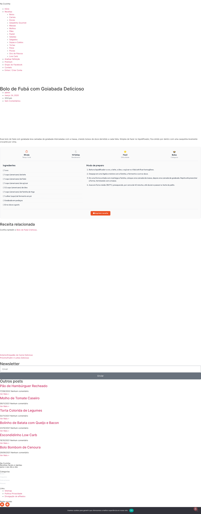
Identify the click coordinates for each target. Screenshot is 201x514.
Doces (12, 20)
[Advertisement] (100, 121)
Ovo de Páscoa (16, 53)
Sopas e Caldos (16, 42)
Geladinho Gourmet (17, 23)
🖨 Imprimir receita (100, 213)
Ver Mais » (4, 394)
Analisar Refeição (12, 59)
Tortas (12, 45)
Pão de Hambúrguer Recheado (23, 386)
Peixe (11, 48)
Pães (11, 31)
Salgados (13, 39)
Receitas (8, 11)
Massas (12, 25)
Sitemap (8, 491)
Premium (8, 62)
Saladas (12, 37)
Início (7, 9)
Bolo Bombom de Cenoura (20, 447)
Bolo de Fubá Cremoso (27, 230)
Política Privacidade (13, 493)
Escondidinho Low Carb (18, 435)
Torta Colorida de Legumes (21, 410)
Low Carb (13, 56)
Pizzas (12, 51)
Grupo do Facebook (13, 64)
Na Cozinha (5, 4)
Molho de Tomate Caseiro (20, 398)
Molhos (12, 28)
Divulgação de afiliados (15, 496)
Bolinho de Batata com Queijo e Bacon (29, 423)
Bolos (11, 14)
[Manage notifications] (195, 509)
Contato (8, 67)
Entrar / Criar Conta (13, 70)
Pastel (12, 34)
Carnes (12, 17)
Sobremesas (5, 480)
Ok (131, 510)
